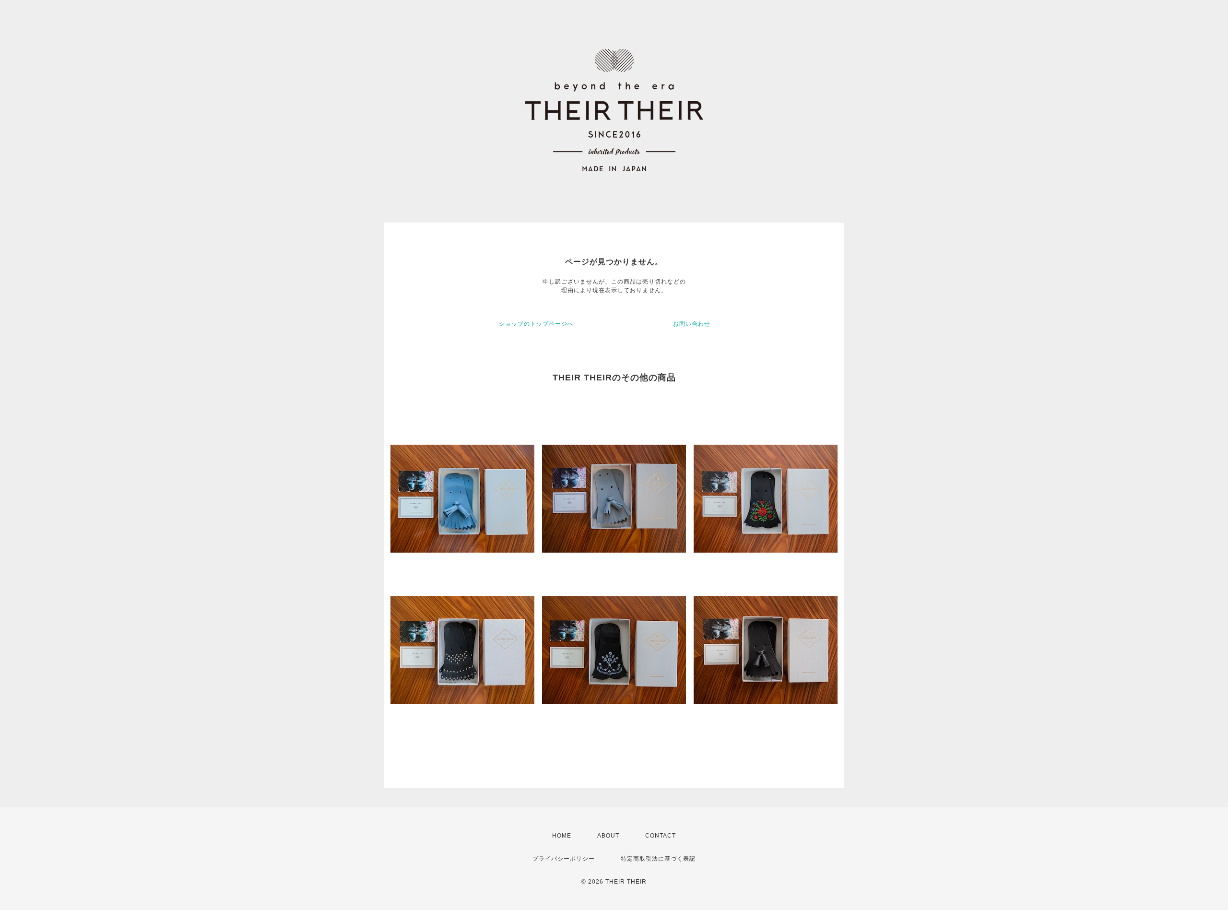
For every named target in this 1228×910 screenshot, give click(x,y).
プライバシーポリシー (563, 858)
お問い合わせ (691, 323)
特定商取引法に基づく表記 (658, 858)
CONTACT (660, 835)
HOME (561, 835)
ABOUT (608, 835)
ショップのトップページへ (536, 323)
